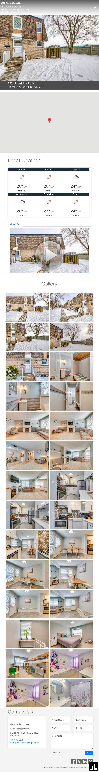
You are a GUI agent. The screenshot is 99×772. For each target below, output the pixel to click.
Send (89, 753)
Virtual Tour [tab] (15, 224)
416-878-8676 (14, 6)
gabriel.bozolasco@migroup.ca (15, 9)
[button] (5, 47)
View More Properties (11, 12)
